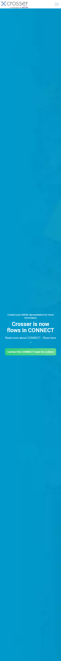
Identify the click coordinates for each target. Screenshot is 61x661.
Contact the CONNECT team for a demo (30, 351)
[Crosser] (14, 4)
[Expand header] (56, 4)
